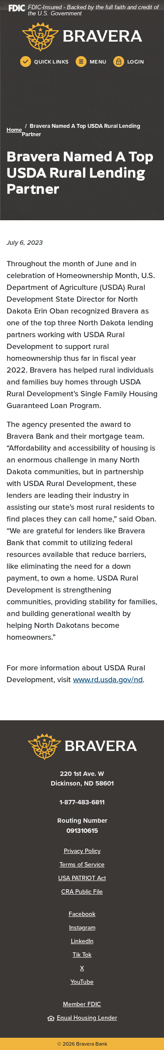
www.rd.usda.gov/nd (108, 679)
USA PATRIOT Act (82, 878)
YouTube (113, 981)
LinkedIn (114, 941)
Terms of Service (82, 864)
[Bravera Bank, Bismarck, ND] (82, 37)
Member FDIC (82, 1004)
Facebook (113, 913)
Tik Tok (115, 954)
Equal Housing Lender (87, 1017)
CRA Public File (109, 891)
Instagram (113, 927)
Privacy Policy (110, 850)
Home (14, 130)
